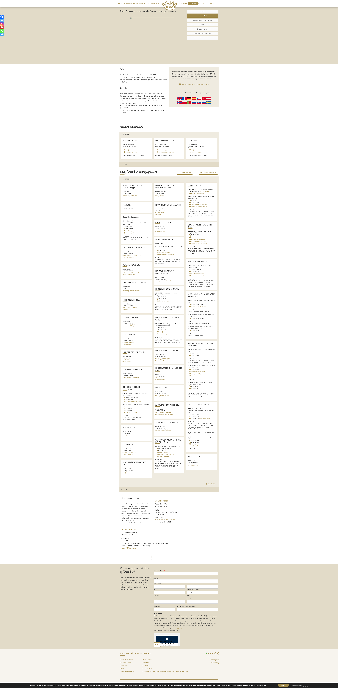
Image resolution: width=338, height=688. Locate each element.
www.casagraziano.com (132, 233)
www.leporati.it (159, 197)
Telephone (157, 606)
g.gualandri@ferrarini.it (129, 342)
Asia (202, 25)
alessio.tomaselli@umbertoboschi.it (132, 255)
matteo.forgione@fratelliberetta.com (132, 272)
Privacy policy (178, 628)
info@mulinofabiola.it (164, 252)
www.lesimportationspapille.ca (166, 152)
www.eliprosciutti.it (127, 309)
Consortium (150, 3)
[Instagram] (2, 24)
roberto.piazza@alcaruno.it (165, 334)
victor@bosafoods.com (131, 150)
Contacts (145, 666)
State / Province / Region (193, 589)
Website (189, 599)
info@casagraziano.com (132, 230)
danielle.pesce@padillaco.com (165, 519)
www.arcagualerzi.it (128, 436)
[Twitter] (2, 20)
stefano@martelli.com (161, 230)
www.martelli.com (160, 231)
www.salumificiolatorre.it (161, 432)
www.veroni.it (194, 376)
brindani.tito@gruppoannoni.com (200, 306)
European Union (202, 29)
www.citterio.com (127, 379)
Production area (139, 3)
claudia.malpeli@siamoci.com (199, 204)
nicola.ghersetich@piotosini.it (163, 281)
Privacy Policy (158, 613)
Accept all (283, 685)
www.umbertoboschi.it (128, 257)
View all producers (186, 172)
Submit (157, 644)
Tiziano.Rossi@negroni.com (130, 195)
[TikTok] (206, 653)
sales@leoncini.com (128, 472)
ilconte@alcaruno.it (163, 332)
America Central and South (202, 20)
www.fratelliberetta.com (129, 274)
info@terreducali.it (160, 378)
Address (157, 578)
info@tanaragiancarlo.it (197, 273)
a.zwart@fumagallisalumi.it (198, 241)
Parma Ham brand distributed (186, 606)
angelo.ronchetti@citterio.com (131, 377)
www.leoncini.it (126, 473)
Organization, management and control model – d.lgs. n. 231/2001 (166, 672)
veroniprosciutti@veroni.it (198, 371)
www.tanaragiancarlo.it (197, 276)
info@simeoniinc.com (197, 150)
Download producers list (209, 172)
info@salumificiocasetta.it (198, 239)
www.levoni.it (158, 214)
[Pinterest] (2, 27)
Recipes (158, 3)
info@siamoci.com (204, 191)
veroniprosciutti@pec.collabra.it (199, 373)
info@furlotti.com (127, 359)
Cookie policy (214, 660)
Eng (211, 3)
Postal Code (156, 595)
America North (202, 16)
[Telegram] (2, 34)
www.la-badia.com (128, 454)
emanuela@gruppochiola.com (166, 254)
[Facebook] (2, 17)
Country (188, 595)
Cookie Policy (180, 685)
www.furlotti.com (127, 361)
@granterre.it (167, 412)
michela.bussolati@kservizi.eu (199, 206)
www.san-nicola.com (163, 456)
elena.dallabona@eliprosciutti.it (131, 307)
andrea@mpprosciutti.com (162, 358)
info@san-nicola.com (164, 452)
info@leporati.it (159, 195)
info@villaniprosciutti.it (205, 418)
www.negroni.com (127, 197)
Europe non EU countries (202, 33)
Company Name (159, 570)
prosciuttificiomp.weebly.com (163, 360)
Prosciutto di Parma (125, 3)
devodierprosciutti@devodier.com (131, 290)
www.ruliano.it (159, 397)
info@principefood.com (197, 193)
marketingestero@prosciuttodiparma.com (195, 84)
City (154, 589)
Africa (202, 11)
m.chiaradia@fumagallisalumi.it (199, 243)
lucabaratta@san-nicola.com (166, 454)
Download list (211, 484)
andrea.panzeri (159, 412)
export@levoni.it (159, 212)
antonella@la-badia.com (129, 452)
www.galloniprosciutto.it (129, 326)
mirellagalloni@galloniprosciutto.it (132, 325)
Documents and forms (127, 672)
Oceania (202, 38)
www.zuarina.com (193, 465)
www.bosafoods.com (131, 152)
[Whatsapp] (2, 31)
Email (156, 599)
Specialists (202, 3)
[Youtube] (209, 653)
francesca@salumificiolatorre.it (163, 430)
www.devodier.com (128, 292)
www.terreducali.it (160, 379)
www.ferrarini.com (127, 344)
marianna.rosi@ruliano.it (162, 395)
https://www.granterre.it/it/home (164, 414)
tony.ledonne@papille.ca (165, 150)
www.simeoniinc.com (196, 152)
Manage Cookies (297, 685)
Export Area (193, 3)
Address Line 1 (157, 583)
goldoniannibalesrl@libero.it (133, 401)
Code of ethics (147, 669)
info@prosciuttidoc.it (163, 301)
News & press (183, 3)
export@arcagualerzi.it (129, 435)
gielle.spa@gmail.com (131, 412)
